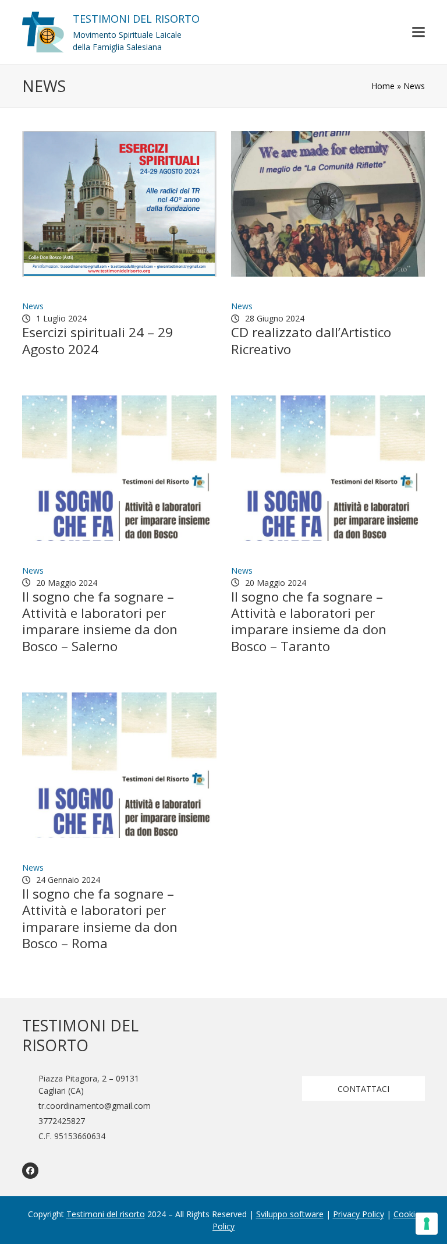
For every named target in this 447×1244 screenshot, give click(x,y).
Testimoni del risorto (105, 1214)
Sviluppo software (290, 1214)
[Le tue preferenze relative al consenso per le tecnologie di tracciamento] (427, 1224)
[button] (418, 32)
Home (383, 85)
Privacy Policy (358, 1214)
